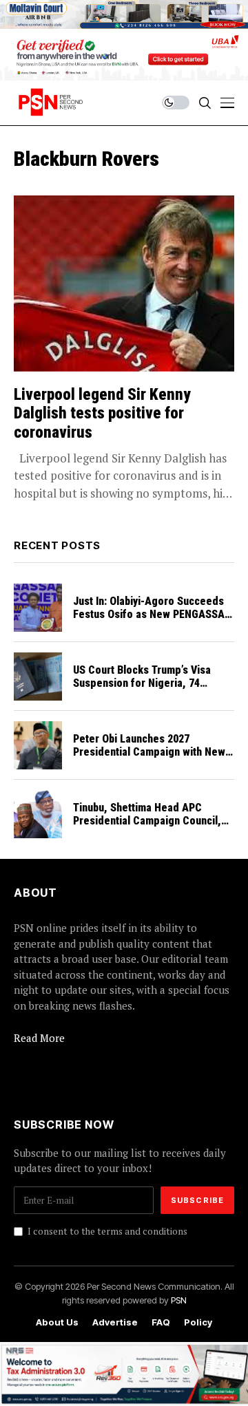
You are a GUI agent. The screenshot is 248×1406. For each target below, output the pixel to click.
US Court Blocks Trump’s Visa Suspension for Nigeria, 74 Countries (142, 683)
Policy (198, 1322)
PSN (179, 1300)
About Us (57, 1322)
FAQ (161, 1322)
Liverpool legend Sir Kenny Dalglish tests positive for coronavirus (102, 413)
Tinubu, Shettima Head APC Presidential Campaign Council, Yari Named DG (147, 820)
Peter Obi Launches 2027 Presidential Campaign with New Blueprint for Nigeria (149, 751)
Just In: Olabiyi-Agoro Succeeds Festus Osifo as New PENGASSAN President (152, 614)
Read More (39, 1038)
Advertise (115, 1322)
